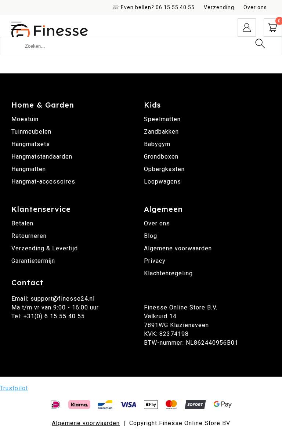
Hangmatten (28, 169)
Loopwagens (162, 181)
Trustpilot (14, 388)
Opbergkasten (164, 169)
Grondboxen (161, 156)
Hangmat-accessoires (43, 181)
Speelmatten (162, 119)
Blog (150, 235)
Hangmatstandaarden (41, 156)
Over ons (255, 7)
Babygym (157, 144)
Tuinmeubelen (31, 131)
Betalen (22, 223)
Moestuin (25, 119)
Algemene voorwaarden (178, 248)
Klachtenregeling (168, 273)
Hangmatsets (30, 144)
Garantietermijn (33, 260)
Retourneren (29, 235)
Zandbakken (161, 131)
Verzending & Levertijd (44, 248)
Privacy (155, 260)
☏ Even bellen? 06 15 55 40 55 (153, 7)
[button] (16, 25)
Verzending (219, 7)
